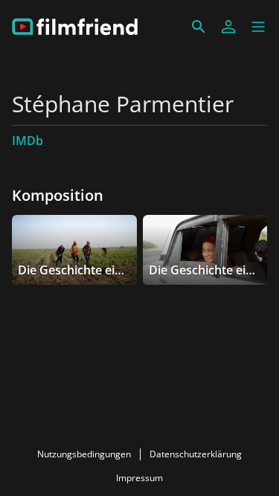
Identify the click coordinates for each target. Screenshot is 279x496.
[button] (258, 27)
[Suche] (199, 27)
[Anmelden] (228, 27)
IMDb (27, 140)
